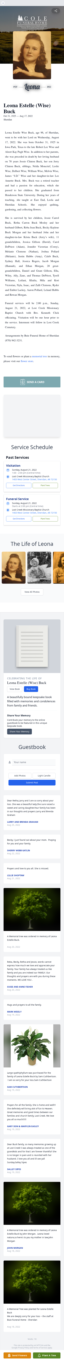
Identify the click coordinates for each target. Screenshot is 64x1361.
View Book (15, 689)
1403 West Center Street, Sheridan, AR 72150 (34, 479)
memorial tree (39, 356)
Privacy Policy (23, 1347)
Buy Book (31, 689)
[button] (32, 909)
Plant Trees (45, 485)
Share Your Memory (19, 731)
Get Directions (19, 485)
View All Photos (32, 591)
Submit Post (32, 782)
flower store (27, 361)
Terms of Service (40, 1347)
